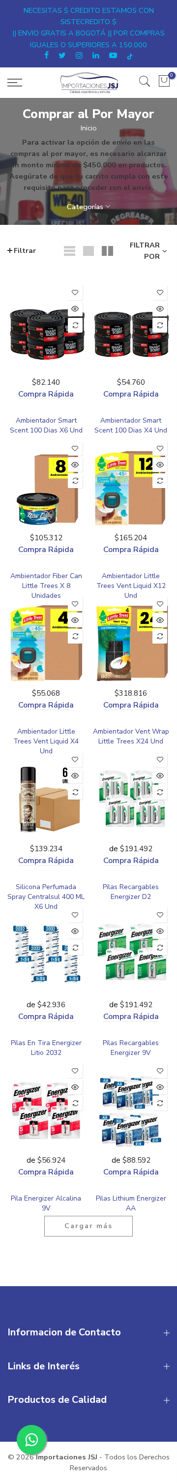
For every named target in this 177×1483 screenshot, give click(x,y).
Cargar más (88, 1226)
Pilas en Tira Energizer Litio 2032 (46, 1047)
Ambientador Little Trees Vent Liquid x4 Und (46, 741)
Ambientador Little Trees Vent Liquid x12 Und (131, 585)
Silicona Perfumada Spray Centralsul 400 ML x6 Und (46, 896)
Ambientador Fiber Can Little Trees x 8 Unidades (46, 585)
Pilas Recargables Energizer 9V (131, 1047)
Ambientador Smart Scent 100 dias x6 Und (46, 425)
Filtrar (25, 250)
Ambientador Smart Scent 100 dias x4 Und (130, 425)
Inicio (89, 128)
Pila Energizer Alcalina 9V (46, 1203)
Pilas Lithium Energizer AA (131, 1203)
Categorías (85, 207)
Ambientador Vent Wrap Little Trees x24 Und (131, 736)
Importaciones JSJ (66, 1457)
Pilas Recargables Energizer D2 (131, 891)
